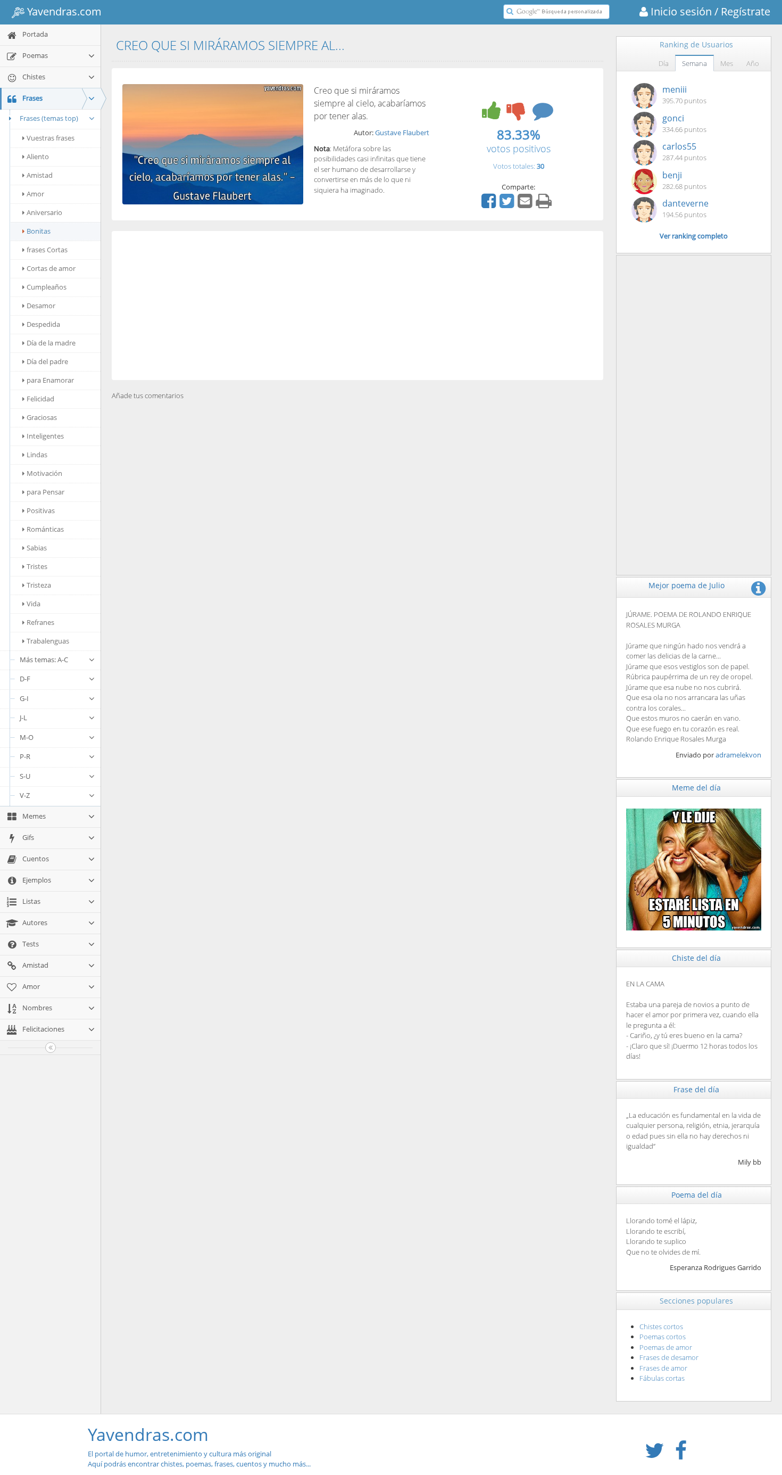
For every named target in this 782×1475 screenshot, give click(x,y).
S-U (25, 776)
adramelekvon (738, 755)
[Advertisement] (357, 305)
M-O (27, 737)
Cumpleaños (46, 287)
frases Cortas (47, 249)
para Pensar (45, 492)
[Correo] (526, 204)
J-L (23, 717)
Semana (694, 63)
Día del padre (47, 361)
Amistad (40, 175)
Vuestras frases (50, 138)
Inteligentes (45, 436)
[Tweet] (508, 204)
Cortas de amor (51, 268)
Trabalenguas (48, 641)
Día (664, 63)
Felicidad (40, 398)
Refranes (40, 622)
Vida (33, 603)
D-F (25, 678)
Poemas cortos (662, 1336)
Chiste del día (696, 958)
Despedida (43, 324)
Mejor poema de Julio (686, 585)
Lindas (37, 454)
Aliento (38, 156)
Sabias (37, 548)
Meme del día (696, 787)
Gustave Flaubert (402, 132)
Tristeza (39, 585)
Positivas (41, 510)
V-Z (25, 795)
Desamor (41, 305)
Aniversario (44, 212)
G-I (24, 698)
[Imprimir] (545, 204)
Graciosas (42, 417)
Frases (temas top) (49, 118)
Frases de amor (663, 1368)
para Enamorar (50, 380)
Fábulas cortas (662, 1378)
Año (752, 63)
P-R (25, 756)
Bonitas (39, 231)
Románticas (45, 529)
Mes (726, 63)
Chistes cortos (661, 1326)
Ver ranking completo (694, 236)
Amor (35, 194)
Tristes (37, 566)
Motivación (44, 473)
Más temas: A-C (44, 659)
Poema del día (696, 1195)
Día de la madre (51, 343)
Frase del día (696, 1089)
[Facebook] (489, 204)
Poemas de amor (665, 1347)
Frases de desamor (668, 1357)
